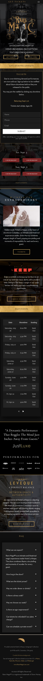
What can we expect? (14, 550)
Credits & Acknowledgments (21, 655)
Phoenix (17, 661)
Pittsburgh (31, 661)
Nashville (12, 661)
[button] (39, 2)
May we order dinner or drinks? (18, 589)
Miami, (38, 658)
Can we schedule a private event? (19, 627)
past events (21, 183)
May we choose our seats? (16, 603)
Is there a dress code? (14, 596)
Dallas (23, 661)
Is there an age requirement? (17, 610)
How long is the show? (14, 574)
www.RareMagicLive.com (21, 664)
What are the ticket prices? (16, 581)
